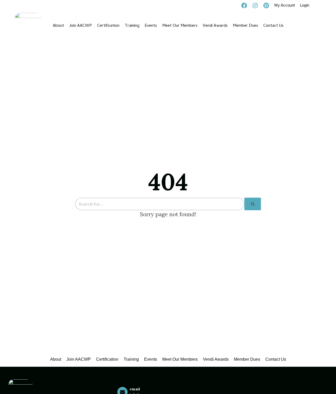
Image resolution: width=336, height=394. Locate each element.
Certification (108, 26)
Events (151, 26)
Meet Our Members (179, 26)
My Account (284, 5)
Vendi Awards (215, 26)
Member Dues (245, 26)
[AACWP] (28, 26)
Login (304, 5)
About (58, 26)
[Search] (252, 204)
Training (132, 26)
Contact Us (273, 26)
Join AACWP (80, 26)
